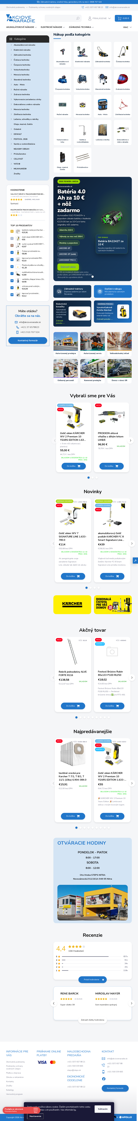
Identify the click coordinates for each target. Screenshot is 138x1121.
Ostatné (17, 129)
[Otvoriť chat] (135, 560)
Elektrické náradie (22, 50)
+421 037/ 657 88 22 (76, 1086)
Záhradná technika (22, 55)
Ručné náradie (20, 89)
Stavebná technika (22, 79)
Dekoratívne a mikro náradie (27, 104)
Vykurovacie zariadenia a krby (27, 99)
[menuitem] (21, 27)
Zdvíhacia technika (22, 114)
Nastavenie (35, 1116)
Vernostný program (14, 1094)
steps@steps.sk (74, 1070)
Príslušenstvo (20, 154)
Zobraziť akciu (68, 266)
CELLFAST (18, 159)
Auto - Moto (19, 84)
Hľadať (78, 18)
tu (75, 1109)
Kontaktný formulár (28, 340)
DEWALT (18, 134)
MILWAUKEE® (20, 168)
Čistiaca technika (21, 60)
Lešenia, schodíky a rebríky (26, 119)
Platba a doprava (13, 1073)
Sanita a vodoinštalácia (24, 144)
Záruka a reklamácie (15, 1077)
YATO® (17, 164)
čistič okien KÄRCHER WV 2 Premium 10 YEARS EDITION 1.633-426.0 (73, 437)
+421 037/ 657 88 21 (76, 1061)
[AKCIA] (111, 418)
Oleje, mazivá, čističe (23, 124)
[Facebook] (104, 1078)
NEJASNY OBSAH (21, 149)
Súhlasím (103, 1109)
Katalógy (10, 1090)
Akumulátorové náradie (24, 45)
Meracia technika (21, 74)
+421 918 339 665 (75, 1066)
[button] (73, 454)
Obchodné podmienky (15, 7)
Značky (17, 173)
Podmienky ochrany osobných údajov (44, 7)
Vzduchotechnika (21, 69)
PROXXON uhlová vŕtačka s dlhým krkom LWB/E (110, 437)
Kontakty (10, 1081)
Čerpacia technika (22, 65)
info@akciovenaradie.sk (117, 1058)
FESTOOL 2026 (20, 139)
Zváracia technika (22, 94)
